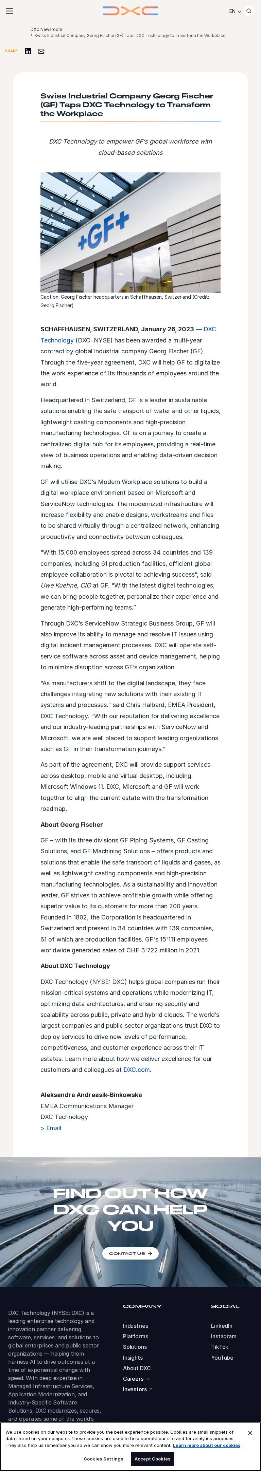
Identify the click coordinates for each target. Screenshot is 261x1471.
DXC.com (136, 1069)
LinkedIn (221, 1326)
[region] (130, 1446)
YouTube (222, 1358)
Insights (133, 1358)
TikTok (219, 1347)
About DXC (137, 1368)
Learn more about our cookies (206, 1445)
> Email (50, 1128)
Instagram (224, 1336)
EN (232, 11)
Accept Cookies (153, 1458)
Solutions (135, 1347)
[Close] (250, 1433)
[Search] (248, 10)
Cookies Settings (103, 1458)
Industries (135, 1326)
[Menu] (9, 10)
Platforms (135, 1336)
